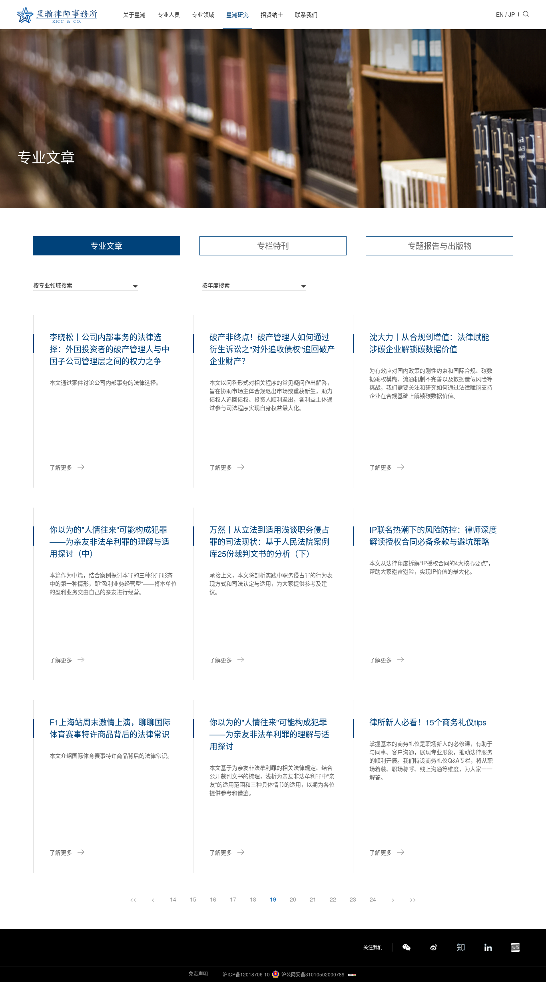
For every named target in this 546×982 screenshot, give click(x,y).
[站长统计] (352, 974)
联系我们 (306, 14)
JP (511, 14)
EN (500, 14)
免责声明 (198, 973)
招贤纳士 (272, 14)
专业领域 (203, 14)
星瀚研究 (237, 14)
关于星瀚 (134, 14)
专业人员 (168, 14)
